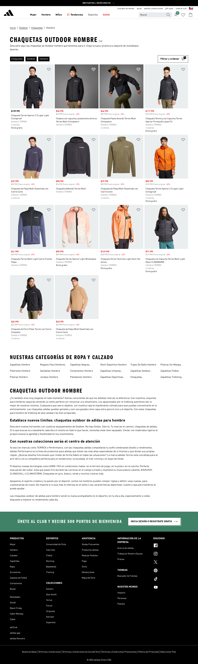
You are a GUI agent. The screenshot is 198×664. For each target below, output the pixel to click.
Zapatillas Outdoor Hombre (140, 371)
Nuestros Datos (29, 652)
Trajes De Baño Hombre (143, 365)
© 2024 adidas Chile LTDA (99, 660)
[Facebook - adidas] (170, 546)
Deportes (93, 15)
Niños (59, 15)
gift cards (169, 9)
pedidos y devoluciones (153, 9)
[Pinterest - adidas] (170, 571)
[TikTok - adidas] (170, 579)
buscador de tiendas (126, 9)
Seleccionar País (168, 652)
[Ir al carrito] (190, 15)
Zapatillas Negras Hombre (79, 365)
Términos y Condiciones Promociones (119, 652)
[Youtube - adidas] (170, 587)
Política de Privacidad (148, 652)
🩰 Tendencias (75, 15)
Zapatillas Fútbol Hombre (169, 371)
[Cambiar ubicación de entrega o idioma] (191, 8)
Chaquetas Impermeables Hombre (143, 377)
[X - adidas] (170, 562)
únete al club (181, 9)
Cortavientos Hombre (81, 371)
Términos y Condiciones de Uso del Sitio (81, 652)
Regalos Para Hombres (52, 365)
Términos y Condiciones (49, 652)
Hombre (46, 15)
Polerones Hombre (20, 371)
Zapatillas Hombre (20, 365)
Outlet (106, 15)
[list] (84, 59)
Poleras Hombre (19, 377)
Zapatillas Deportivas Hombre (111, 377)
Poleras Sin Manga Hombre (170, 365)
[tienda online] (9, 13)
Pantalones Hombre (81, 377)
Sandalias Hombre (50, 371)
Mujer (33, 15)
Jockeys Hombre (49, 377)
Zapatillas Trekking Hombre (170, 377)
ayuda (139, 9)
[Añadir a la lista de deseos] (48, 70)
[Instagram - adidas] (170, 554)
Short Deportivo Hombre (113, 365)
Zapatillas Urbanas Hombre (110, 371)
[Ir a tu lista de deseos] (183, 15)
